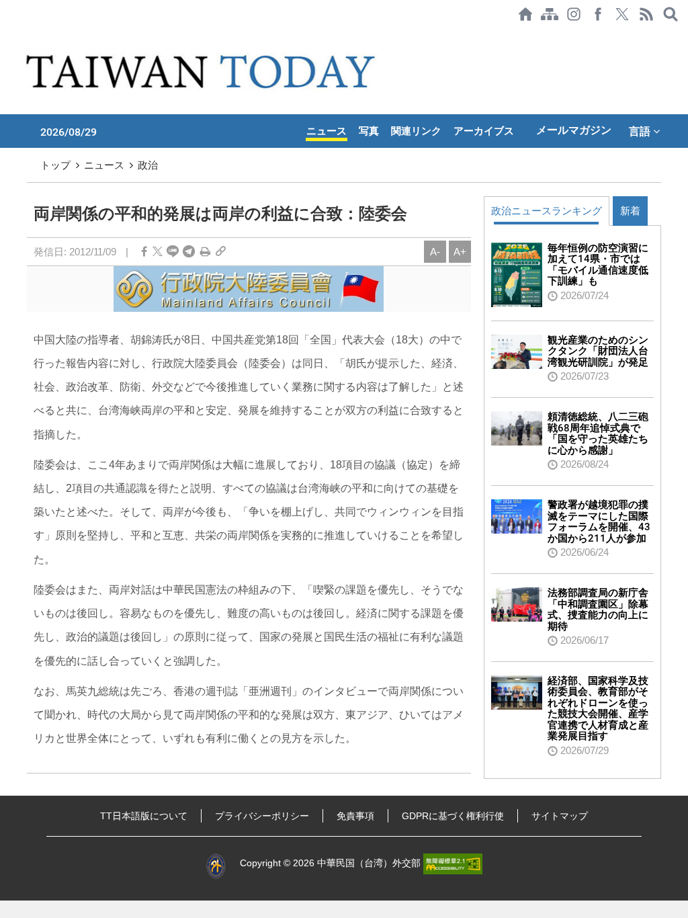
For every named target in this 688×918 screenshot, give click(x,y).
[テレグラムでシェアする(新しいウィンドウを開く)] (189, 251)
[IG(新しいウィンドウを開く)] (574, 14)
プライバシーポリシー (262, 815)
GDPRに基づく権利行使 (453, 815)
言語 (641, 131)
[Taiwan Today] (203, 71)
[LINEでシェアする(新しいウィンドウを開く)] (173, 251)
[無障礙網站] (452, 863)
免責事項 (355, 815)
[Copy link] (221, 251)
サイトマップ (559, 815)
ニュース (326, 131)
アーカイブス (484, 131)
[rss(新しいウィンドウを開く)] (646, 14)
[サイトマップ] (549, 14)
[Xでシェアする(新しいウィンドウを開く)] (622, 14)
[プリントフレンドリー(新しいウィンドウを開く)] (205, 251)
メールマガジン (573, 130)
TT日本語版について (143, 815)
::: (4, 35)
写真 (369, 131)
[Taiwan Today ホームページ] (525, 14)
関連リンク (416, 131)
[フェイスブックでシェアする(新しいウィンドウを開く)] (598, 14)
